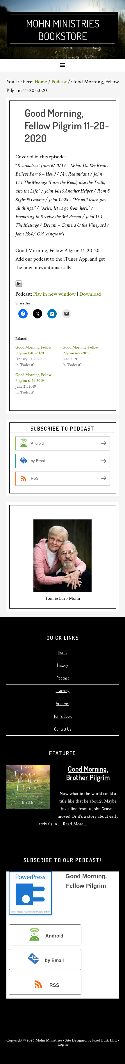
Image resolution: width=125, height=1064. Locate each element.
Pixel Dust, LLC (104, 1040)
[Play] (18, 285)
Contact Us (62, 729)
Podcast (62, 677)
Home (62, 652)
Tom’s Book (62, 716)
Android (54, 935)
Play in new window (54, 294)
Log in (63, 1044)
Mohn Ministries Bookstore (62, 30)
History (62, 665)
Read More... (75, 824)
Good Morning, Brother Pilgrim (88, 773)
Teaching (62, 690)
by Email (54, 960)
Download (90, 294)
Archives (62, 703)
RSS (54, 985)
